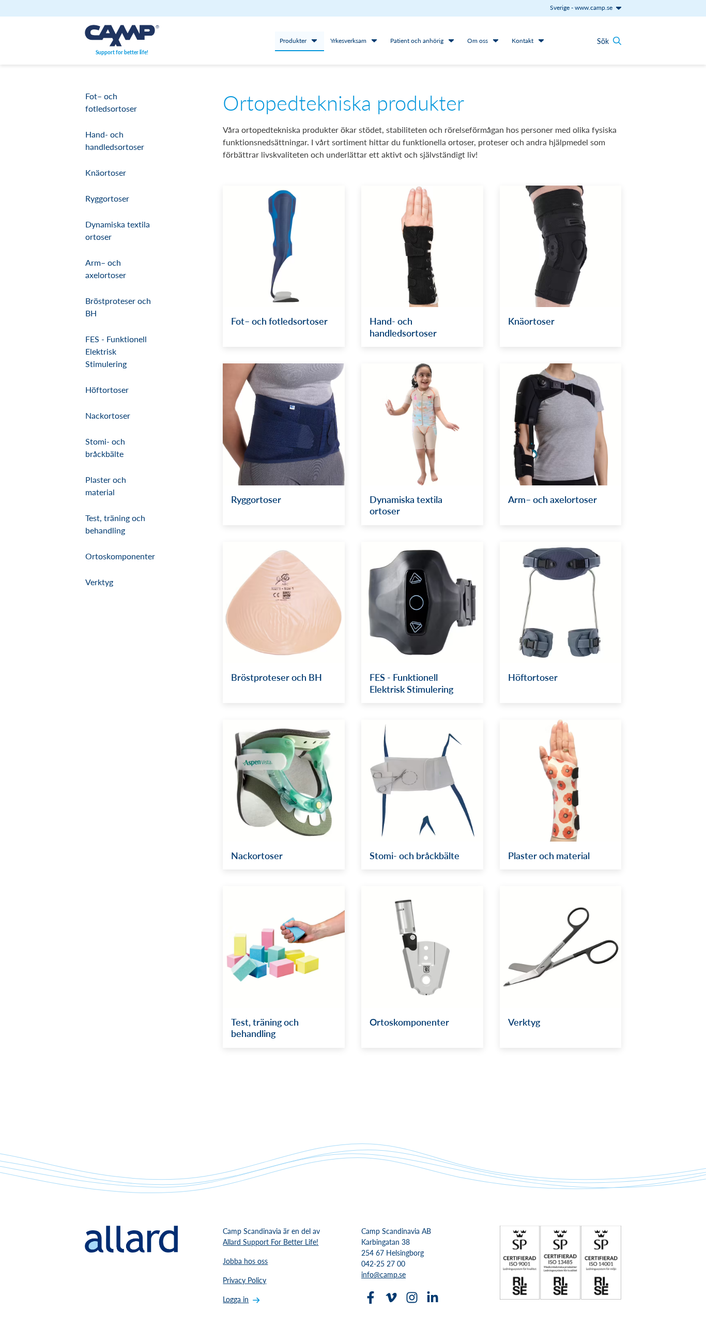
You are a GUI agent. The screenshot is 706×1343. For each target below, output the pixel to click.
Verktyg (99, 582)
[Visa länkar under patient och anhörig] (451, 40)
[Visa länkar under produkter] (314, 40)
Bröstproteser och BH (118, 307)
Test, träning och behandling (115, 524)
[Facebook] (370, 1297)
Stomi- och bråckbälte (105, 447)
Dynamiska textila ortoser (117, 230)
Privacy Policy (244, 1280)
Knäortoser (105, 172)
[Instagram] (412, 1297)
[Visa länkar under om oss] (495, 40)
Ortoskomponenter (120, 556)
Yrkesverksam (348, 40)
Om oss (477, 40)
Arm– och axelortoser (105, 268)
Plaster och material (105, 486)
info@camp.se (383, 1274)
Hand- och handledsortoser (114, 140)
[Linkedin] (432, 1297)
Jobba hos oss (245, 1261)
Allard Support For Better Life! (270, 1242)
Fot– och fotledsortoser (111, 102)
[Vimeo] (391, 1297)
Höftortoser (107, 389)
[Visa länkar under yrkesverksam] (374, 40)
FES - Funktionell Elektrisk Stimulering (116, 351)
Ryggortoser (107, 198)
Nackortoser (107, 415)
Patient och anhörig (416, 40)
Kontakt (522, 40)
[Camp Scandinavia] (122, 36)
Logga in (236, 1299)
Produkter (293, 40)
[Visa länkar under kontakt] (541, 40)
